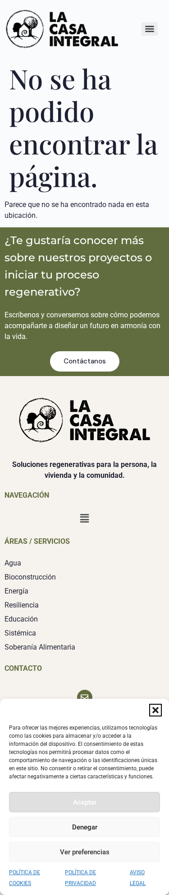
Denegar (84, 827)
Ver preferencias (85, 852)
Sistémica (20, 633)
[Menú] (150, 29)
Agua (13, 563)
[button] (155, 710)
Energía (16, 591)
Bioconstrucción (30, 577)
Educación (21, 619)
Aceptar (84, 802)
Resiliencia (22, 605)
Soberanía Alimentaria (40, 647)
